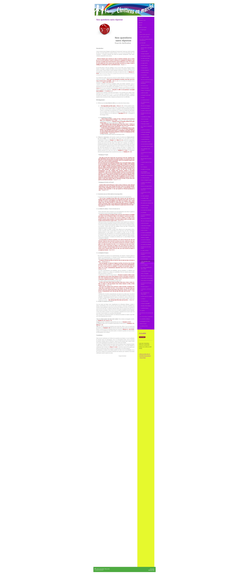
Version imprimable (100, 568)
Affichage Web (151, 570)
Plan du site (107, 568)
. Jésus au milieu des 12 (144, 354)
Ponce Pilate (142, 357)
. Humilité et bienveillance (145, 355)
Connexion (152, 568)
